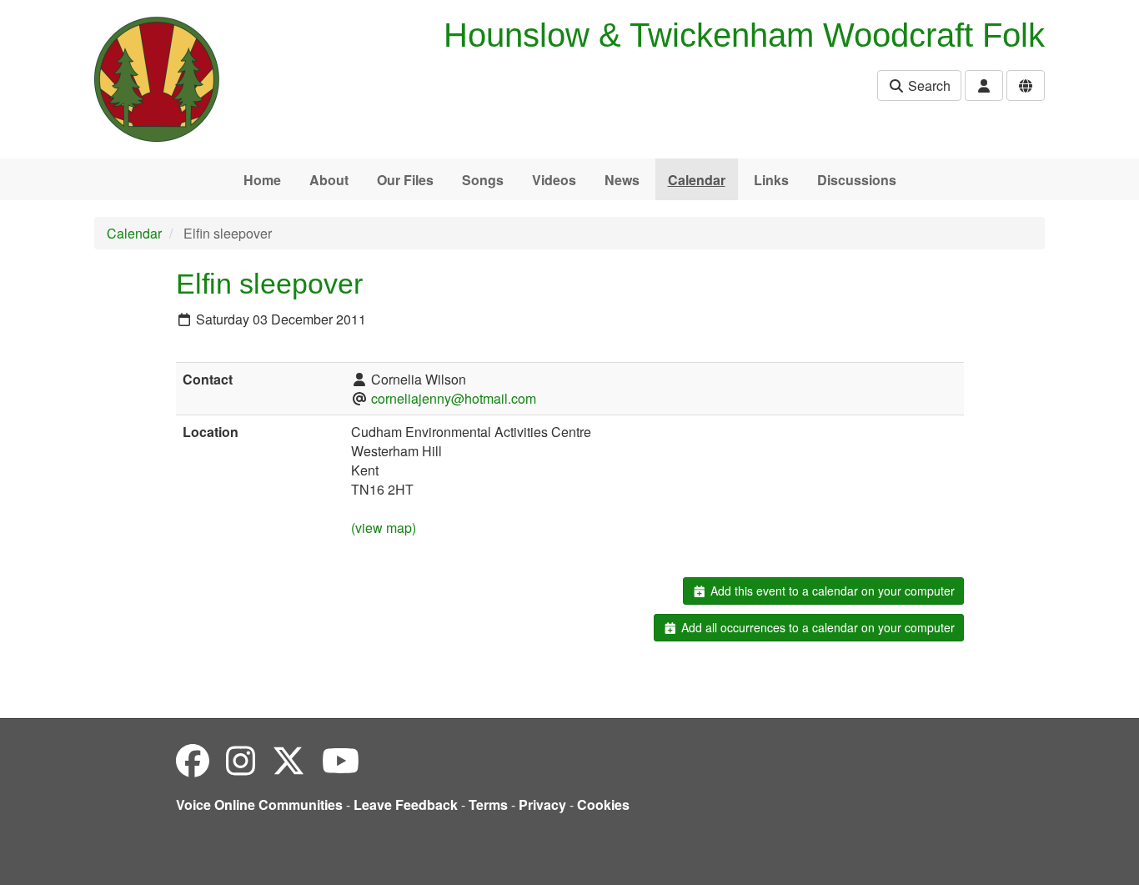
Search (928, 85)
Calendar (696, 179)
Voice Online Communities (259, 804)
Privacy (542, 804)
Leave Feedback (406, 804)
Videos (554, 179)
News (622, 179)
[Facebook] (192, 759)
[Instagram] (240, 759)
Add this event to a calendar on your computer (831, 590)
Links (771, 179)
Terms (488, 804)
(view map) (383, 527)
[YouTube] (340, 759)
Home (262, 179)
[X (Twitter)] (288, 759)
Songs (483, 179)
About (329, 179)
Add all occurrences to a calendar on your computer (816, 627)
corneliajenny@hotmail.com (453, 398)
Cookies (603, 804)
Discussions (856, 179)
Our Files (405, 179)
